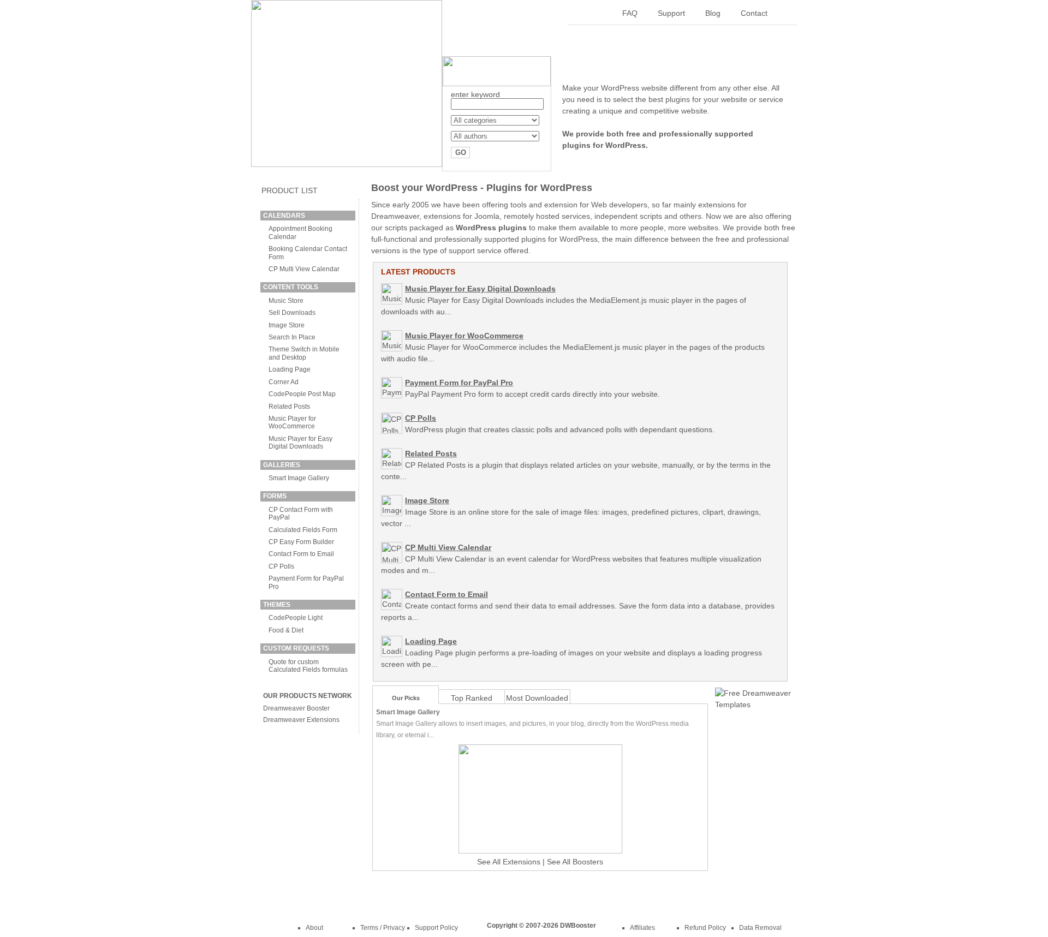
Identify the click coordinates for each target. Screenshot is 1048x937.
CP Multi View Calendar (304, 269)
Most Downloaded (537, 698)
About (314, 928)
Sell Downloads (292, 313)
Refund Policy (705, 928)
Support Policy (436, 928)
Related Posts (289, 406)
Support (671, 13)
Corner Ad (284, 382)
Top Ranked (471, 698)
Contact (754, 13)
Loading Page (290, 369)
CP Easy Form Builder (301, 542)
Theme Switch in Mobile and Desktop (304, 353)
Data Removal (760, 928)
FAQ (630, 13)
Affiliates (642, 928)
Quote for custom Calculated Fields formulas (308, 665)
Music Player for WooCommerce (292, 422)
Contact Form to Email (301, 554)
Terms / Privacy (382, 928)
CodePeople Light (296, 618)
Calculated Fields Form (303, 530)
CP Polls (281, 566)
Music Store (286, 301)
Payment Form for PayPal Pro (459, 382)
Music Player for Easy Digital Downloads (300, 442)
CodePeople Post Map (302, 394)
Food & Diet (286, 630)
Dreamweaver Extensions (301, 720)
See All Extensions (508, 861)
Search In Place (292, 337)
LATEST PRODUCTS (418, 271)
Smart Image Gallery (299, 478)
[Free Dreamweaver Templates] (753, 704)
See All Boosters (575, 861)
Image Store (287, 325)
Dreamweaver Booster (296, 708)
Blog (712, 13)
